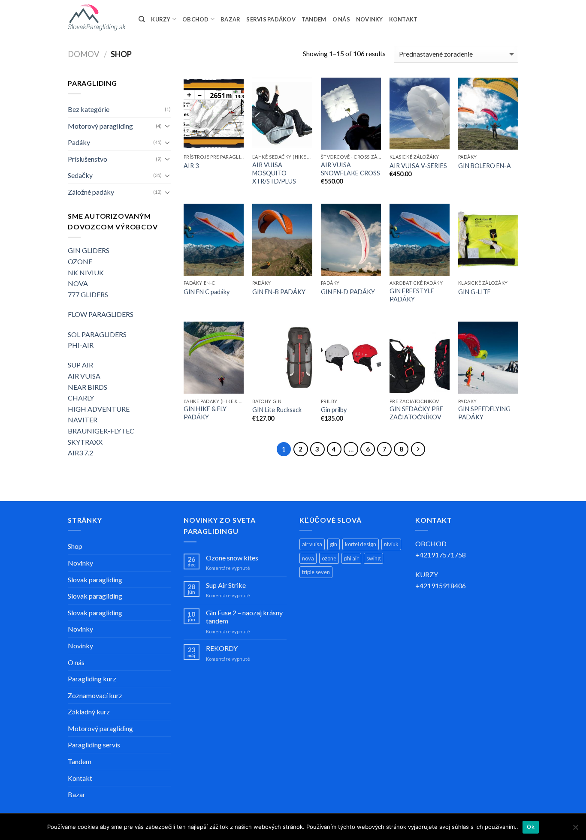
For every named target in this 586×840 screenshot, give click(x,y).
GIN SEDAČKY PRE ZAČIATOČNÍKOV (416, 413)
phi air (351, 558)
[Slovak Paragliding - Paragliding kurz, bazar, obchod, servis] (97, 17)
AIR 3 (191, 165)
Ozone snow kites (232, 558)
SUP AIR (80, 365)
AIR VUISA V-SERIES (418, 165)
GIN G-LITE (474, 291)
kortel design (360, 544)
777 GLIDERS (88, 294)
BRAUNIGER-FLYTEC (101, 431)
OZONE (80, 261)
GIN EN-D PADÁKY (348, 291)
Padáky (79, 142)
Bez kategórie (88, 109)
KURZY (160, 19)
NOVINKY (369, 19)
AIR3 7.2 (80, 453)
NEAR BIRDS (87, 387)
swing (373, 558)
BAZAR (230, 19)
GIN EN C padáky (207, 291)
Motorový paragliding (100, 126)
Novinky (80, 563)
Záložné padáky (91, 192)
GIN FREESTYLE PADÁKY (412, 295)
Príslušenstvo (87, 159)
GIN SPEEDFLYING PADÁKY (484, 413)
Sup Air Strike (226, 585)
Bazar (76, 794)
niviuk (391, 544)
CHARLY (81, 398)
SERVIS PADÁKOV (271, 19)
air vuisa (312, 544)
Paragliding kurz (92, 678)
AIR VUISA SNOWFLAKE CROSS (350, 169)
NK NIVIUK (86, 272)
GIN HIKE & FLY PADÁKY (205, 413)
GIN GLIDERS (88, 250)
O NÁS (341, 19)
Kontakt (80, 778)
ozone (329, 558)
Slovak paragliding (95, 579)
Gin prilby (334, 409)
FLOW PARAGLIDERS (100, 314)
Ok (531, 826)
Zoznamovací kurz (95, 695)
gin (333, 544)
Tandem (79, 761)
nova (308, 558)
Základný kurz (89, 712)
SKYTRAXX (85, 442)
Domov (84, 54)
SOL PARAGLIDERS (97, 334)
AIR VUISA (84, 376)
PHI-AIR (81, 345)
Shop (75, 546)
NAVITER (82, 419)
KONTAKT (403, 19)
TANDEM (314, 19)
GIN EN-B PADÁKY (278, 291)
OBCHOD (195, 19)
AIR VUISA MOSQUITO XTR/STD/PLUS (274, 172)
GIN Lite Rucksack (277, 409)
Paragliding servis (94, 745)
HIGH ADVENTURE (99, 409)
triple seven (316, 572)
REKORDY (222, 648)
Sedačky (80, 175)
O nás (76, 662)
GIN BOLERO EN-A (484, 165)
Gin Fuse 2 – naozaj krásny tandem (244, 616)
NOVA (78, 283)
